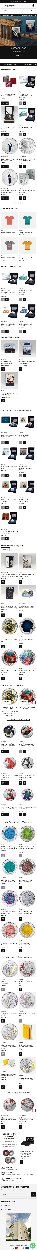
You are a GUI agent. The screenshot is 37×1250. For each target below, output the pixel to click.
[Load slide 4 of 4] (14, 60)
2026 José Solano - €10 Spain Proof (8, 500)
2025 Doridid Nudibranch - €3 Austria (27, 671)
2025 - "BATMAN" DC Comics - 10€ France (8, 745)
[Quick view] (7, 103)
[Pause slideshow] (22, 61)
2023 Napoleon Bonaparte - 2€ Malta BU (27, 362)
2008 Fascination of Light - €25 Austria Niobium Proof (27, 848)
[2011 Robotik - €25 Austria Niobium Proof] (9, 930)
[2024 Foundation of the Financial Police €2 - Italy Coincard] (9, 593)
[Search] (32, 11)
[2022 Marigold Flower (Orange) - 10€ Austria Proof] (9, 1032)
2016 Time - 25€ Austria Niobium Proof (8, 912)
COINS (10, 64)
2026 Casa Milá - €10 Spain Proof (25, 325)
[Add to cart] (3, 103)
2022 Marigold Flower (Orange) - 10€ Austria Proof (8, 1046)
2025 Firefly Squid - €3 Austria (26, 640)
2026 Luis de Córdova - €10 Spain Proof (26, 500)
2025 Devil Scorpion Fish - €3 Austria (9, 671)
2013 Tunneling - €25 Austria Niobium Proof (25, 912)
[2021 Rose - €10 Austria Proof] (27, 968)
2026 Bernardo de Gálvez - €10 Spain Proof (9, 532)
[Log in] (29, 6)
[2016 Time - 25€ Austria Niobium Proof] (9, 898)
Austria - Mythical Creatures (9, 708)
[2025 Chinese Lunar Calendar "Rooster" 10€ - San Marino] (27, 1104)
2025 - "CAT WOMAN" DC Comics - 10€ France (27, 776)
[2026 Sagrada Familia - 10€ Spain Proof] (9, 310)
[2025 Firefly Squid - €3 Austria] (27, 626)
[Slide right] (34, 702)
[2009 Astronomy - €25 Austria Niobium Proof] (27, 930)
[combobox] (18, 11)
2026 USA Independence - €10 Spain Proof (9, 436)
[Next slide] (18, 61)
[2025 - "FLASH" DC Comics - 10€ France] (9, 762)
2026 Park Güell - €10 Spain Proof (25, 128)
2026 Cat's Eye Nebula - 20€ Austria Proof (8, 95)
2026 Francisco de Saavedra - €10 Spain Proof (25, 468)
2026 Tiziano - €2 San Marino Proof (8, 128)
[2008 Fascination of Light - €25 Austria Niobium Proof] (27, 833)
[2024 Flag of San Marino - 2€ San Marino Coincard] (27, 593)
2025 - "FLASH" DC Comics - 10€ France (9, 776)
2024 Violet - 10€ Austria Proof (9, 1014)
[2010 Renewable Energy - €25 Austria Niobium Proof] (9, 833)
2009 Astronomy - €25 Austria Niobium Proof (26, 944)
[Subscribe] (33, 1194)
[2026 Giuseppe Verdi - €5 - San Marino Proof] (27, 145)
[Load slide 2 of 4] (8, 60)
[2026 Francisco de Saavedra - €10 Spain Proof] (27, 453)
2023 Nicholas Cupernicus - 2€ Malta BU (9, 394)
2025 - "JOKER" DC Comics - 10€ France (27, 808)
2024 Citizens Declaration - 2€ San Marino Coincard (9, 575)
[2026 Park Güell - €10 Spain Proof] (27, 114)
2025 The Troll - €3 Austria (9, 639)
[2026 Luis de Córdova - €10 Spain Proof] (27, 486)
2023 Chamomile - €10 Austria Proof (8, 982)
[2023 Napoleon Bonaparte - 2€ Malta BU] (27, 348)
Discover (6, 702)
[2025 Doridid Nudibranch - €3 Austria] (27, 657)
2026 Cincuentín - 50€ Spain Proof (26, 436)
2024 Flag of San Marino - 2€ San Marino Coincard (27, 607)
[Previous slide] (2, 61)
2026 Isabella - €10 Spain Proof (9, 467)
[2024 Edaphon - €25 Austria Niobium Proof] (27, 866)
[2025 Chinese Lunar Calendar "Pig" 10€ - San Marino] (9, 1104)
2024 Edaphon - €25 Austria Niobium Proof (25, 881)
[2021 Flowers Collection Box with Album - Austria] (27, 1032)
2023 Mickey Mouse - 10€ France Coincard (27, 575)
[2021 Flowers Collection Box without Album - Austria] (9, 1063)
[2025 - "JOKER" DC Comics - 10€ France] (27, 794)
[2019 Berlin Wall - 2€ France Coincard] (9, 348)
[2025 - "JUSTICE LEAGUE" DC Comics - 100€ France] (27, 730)
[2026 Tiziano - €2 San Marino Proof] (9, 114)
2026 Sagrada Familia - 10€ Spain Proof (8, 325)
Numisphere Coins (21, 1245)
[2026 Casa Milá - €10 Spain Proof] (27, 310)
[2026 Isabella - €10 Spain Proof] (9, 453)
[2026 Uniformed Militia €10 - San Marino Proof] (9, 145)
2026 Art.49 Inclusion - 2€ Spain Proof (27, 191)
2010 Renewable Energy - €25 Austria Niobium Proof (9, 847)
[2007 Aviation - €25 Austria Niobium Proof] (9, 866)
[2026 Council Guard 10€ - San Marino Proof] (9, 177)
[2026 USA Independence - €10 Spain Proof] (9, 421)
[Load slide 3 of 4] (11, 60)
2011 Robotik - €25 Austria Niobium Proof (9, 944)
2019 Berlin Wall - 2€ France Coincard (7, 362)
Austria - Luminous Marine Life (27, 708)
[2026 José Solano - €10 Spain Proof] (9, 486)
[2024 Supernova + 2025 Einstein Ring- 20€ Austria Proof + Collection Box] (28, 1142)
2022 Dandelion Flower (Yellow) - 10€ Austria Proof (26, 1079)
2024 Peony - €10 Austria (27, 1013)
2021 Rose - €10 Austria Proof (26, 982)
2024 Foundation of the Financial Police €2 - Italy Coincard (9, 607)
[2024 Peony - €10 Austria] (27, 1000)
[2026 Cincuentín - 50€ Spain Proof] (27, 421)
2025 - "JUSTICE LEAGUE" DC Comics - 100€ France (27, 745)
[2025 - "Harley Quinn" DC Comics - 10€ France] (9, 794)
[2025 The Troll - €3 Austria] (9, 626)
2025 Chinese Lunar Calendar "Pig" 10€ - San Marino (9, 1119)
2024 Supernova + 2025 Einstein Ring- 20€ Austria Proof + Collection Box (27, 1154)
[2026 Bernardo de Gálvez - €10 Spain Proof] (9, 518)
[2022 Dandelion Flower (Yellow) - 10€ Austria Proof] (27, 1065)
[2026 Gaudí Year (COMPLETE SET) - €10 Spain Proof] (27, 81)
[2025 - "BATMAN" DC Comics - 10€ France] (9, 730)
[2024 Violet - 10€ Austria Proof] (9, 1000)
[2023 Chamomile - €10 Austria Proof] (9, 968)
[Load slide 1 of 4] (5, 60)
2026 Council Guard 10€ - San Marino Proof (9, 191)
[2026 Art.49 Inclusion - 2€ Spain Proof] (27, 177)
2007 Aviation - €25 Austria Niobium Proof (8, 881)
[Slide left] (2, 702)
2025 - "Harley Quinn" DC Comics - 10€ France (9, 808)
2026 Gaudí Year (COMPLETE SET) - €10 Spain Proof (26, 95)
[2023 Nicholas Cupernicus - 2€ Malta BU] (9, 380)
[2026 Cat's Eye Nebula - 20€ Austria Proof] (9, 81)
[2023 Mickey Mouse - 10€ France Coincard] (27, 561)
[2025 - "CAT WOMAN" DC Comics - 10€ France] (27, 762)
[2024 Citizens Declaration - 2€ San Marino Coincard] (9, 561)
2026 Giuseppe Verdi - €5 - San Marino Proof (27, 160)
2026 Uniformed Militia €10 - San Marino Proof (9, 160)
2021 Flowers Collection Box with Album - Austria (26, 1046)
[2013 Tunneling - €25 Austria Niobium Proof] (27, 898)
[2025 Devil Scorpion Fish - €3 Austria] (9, 657)
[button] (3, 6)
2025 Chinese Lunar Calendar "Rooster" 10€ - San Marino (26, 1119)
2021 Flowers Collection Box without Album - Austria (8, 1075)
